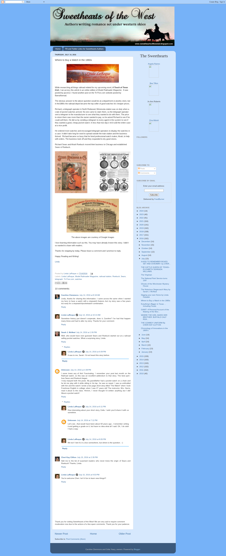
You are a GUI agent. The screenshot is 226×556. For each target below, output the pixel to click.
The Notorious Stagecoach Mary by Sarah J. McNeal (155, 291)
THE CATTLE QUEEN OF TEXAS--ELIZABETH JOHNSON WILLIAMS (155, 269)
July (143, 259)
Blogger (137, 549)
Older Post (125, 533)
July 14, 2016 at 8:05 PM (95, 439)
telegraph (59, 279)
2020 (141, 225)
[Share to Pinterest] (66, 283)
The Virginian (146, 275)
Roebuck (116, 276)
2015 (141, 356)
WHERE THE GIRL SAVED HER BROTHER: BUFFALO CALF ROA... (154, 317)
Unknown (65, 370)
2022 (141, 218)
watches (78, 279)
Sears (123, 276)
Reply (63, 307)
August (145, 255)
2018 (141, 232)
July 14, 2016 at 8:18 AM (89, 295)
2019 (141, 228)
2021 (141, 221)
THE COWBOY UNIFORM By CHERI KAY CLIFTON (153, 324)
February (146, 349)
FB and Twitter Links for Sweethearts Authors (84, 49)
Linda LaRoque (70, 274)
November (146, 245)
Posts (142, 169)
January (145, 352)
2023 (141, 214)
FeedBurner (159, 199)
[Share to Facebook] (63, 283)
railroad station (105, 276)
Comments (144, 173)
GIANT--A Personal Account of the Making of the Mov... (155, 311)
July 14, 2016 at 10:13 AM (89, 315)
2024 (141, 211)
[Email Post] (91, 274)
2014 (141, 360)
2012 (141, 367)
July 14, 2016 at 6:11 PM (95, 407)
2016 (141, 238)
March (144, 345)
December (146, 242)
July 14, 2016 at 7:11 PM (87, 420)
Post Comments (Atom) (76, 539)
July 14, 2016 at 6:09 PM (95, 352)
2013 (141, 363)
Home (58, 49)
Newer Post (61, 533)
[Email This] (56, 283)
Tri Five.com (69, 279)
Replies (67, 347)
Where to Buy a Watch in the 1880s (155, 301)
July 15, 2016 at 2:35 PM (87, 457)
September (146, 252)
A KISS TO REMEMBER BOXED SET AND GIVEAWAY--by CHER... (156, 263)
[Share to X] (61, 283)
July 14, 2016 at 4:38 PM (80, 370)
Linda (57, 262)
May (144, 338)
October (145, 248)
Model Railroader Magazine (86, 276)
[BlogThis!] (58, 283)
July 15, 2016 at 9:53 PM (89, 475)
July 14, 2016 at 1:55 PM (86, 332)
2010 (141, 374)
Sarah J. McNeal (68, 332)
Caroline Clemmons (70, 295)
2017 (141, 235)
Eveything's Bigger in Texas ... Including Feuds (153, 305)
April (144, 342)
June (144, 335)
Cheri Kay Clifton (68, 457)
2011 (141, 370)
